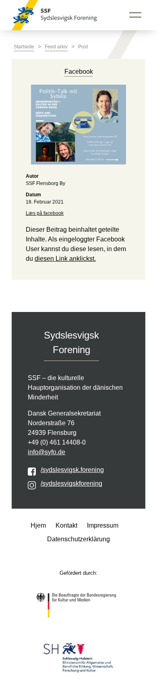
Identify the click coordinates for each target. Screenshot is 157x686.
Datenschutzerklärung (78, 539)
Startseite (24, 47)
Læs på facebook (45, 213)
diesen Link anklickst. (65, 258)
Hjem (38, 525)
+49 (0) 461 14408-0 (57, 442)
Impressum (102, 525)
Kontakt (66, 525)
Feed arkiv (56, 47)
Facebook (78, 71)
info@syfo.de (46, 452)
